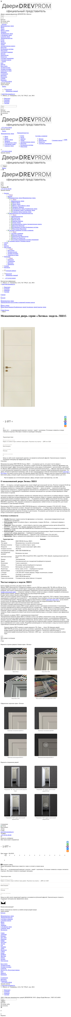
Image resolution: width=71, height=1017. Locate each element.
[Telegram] (65, 417)
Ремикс (3, 957)
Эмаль (6, 307)
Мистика (3, 956)
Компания (11, 259)
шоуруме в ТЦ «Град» (52, 599)
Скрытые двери (41, 307)
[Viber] (65, 421)
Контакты (3, 979)
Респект (3, 959)
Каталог (10, 196)
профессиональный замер (8, 592)
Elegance (3, 936)
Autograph (4, 934)
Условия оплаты (5, 965)
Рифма (3, 940)
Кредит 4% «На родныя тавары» (10, 970)
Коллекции (4, 930)
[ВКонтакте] (65, 424)
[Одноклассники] (65, 426)
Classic (3, 933)
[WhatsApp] (65, 419)
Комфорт (3, 954)
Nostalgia (3, 947)
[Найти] (2, 18)
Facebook (7, 100)
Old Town (3, 942)
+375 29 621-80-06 (6, 81)
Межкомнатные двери (17, 201)
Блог (2, 971)
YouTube (6, 103)
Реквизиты (4, 981)
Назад (11, 195)
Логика (3, 943)
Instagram (7, 101)
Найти (3, 1001)
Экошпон (11, 307)
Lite (2, 945)
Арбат (2, 948)
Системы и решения (17, 233)
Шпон (2, 307)
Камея (2, 953)
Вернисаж (4, 950)
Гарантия (3, 968)
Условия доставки (6, 967)
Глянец (3, 951)
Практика (3, 939)
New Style (3, 937)
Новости (3, 973)
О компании (4, 977)
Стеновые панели (29, 302)
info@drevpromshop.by (8, 94)
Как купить (11, 250)
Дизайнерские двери (20, 307)
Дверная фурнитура (17, 216)
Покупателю (4, 960)
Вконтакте (7, 98)
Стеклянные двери (31, 307)
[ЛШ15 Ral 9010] (18, 406)
